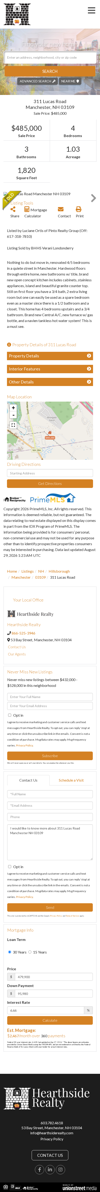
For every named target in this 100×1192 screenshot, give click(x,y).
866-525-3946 (23, 633)
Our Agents (17, 654)
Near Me (68, 81)
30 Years (19, 952)
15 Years (39, 952)
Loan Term (16, 939)
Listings (27, 571)
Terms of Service (72, 916)
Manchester (21, 577)
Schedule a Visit (71, 780)
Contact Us (17, 647)
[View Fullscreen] (13, 425)
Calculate (50, 1020)
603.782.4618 (52, 1123)
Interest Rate (18, 1002)
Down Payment (20, 985)
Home (12, 571)
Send (50, 907)
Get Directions (50, 483)
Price (11, 969)
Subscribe (50, 755)
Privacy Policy (24, 745)
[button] (50, 71)
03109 (40, 577)
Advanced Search (35, 81)
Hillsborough (59, 571)
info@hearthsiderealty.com (51, 1133)
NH (41, 571)
